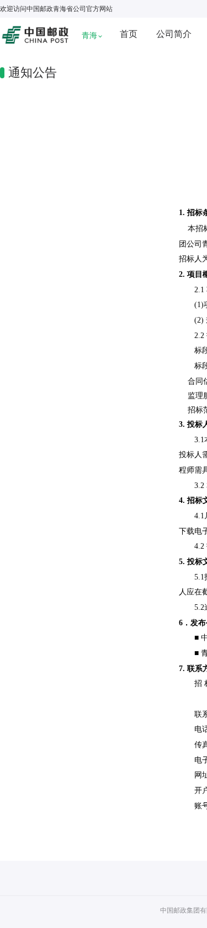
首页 (128, 34)
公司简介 (174, 34)
